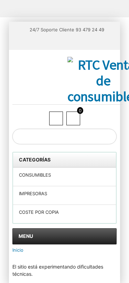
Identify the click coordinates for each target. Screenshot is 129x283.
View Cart (73, 118)
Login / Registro (56, 119)
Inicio (17, 250)
